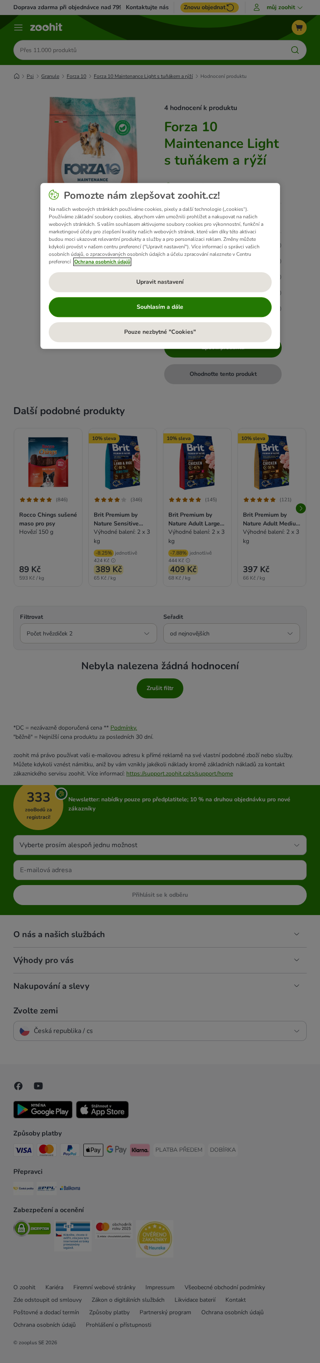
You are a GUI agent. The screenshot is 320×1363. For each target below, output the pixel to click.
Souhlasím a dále (160, 307)
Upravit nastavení (160, 282)
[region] (160, 266)
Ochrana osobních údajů (102, 261)
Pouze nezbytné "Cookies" (160, 332)
